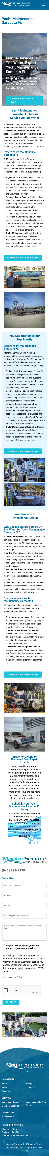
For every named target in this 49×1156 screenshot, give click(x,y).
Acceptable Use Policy (12, 977)
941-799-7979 (8, 1116)
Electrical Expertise (10, 1106)
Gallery (29, 1083)
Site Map (25, 1150)
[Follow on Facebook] (22, 1072)
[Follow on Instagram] (27, 1072)
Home (4, 1083)
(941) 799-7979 (13, 870)
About (4, 1087)
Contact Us (30, 1087)
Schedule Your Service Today (21, 100)
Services (6, 1091)
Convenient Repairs (10, 1102)
